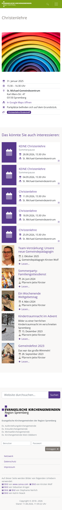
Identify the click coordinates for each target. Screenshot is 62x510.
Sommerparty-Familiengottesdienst (32, 272)
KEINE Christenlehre (32, 146)
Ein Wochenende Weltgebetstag (29, 295)
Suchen (54, 395)
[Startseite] (16, 4)
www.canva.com (20, 484)
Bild (6, 484)
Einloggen (51, 449)
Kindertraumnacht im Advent (37, 316)
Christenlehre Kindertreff (19, 112)
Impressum (9, 467)
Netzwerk (8, 456)
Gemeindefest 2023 (31, 346)
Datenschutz (10, 461)
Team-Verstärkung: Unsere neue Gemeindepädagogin (36, 249)
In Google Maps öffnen (19, 102)
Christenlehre (28, 192)
